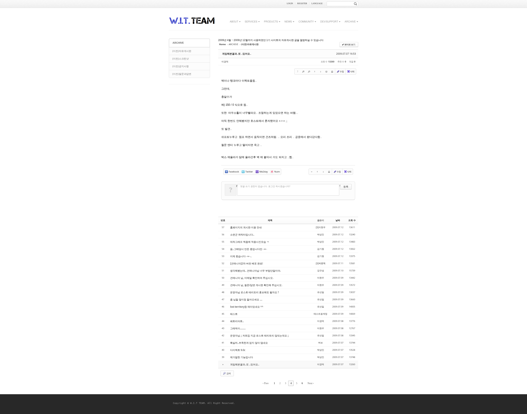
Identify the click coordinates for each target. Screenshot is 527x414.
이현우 (320, 277)
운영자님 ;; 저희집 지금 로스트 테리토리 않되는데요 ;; (259, 335)
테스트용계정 (320, 313)
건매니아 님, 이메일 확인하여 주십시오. (251, 278)
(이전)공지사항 (180, 66)
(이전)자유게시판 (181, 51)
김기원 (320, 248)
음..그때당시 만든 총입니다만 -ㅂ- (248, 249)
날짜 (338, 220)
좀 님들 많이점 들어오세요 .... (246, 299)
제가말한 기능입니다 (241, 357)
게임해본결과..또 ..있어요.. (236, 53)
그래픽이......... (238, 328)
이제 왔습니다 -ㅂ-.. (241, 256)
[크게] (303, 71)
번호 (223, 220)
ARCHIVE (350, 21)
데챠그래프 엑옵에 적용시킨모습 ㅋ (249, 242)
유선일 (320, 292)
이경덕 (225, 61)
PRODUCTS (271, 21)
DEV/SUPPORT (329, 21)
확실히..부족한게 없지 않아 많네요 (249, 343)
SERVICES (251, 21)
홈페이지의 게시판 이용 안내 (246, 227)
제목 (270, 220)
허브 (320, 342)
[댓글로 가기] (326, 71)
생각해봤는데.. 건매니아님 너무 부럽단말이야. (255, 270)
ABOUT (234, 21)
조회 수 (352, 220)
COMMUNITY (306, 21)
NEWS (288, 21)
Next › (311, 383)
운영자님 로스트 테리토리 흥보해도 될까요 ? (254, 292)
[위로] (315, 71)
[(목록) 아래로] (320, 71)
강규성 (320, 270)
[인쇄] (332, 71)
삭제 (352, 71)
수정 (342, 71)
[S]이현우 (320, 227)
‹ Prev (266, 383)
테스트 (234, 314)
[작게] (309, 71)
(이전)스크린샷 (180, 58)
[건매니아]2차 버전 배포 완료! (246, 263)
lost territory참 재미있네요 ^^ (246, 306)
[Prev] (312, 172)
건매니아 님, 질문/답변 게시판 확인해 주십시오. (256, 285)
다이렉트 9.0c (237, 350)
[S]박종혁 (320, 263)
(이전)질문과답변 (181, 74)
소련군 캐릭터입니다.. (242, 234)
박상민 (320, 234)
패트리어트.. (237, 321)
